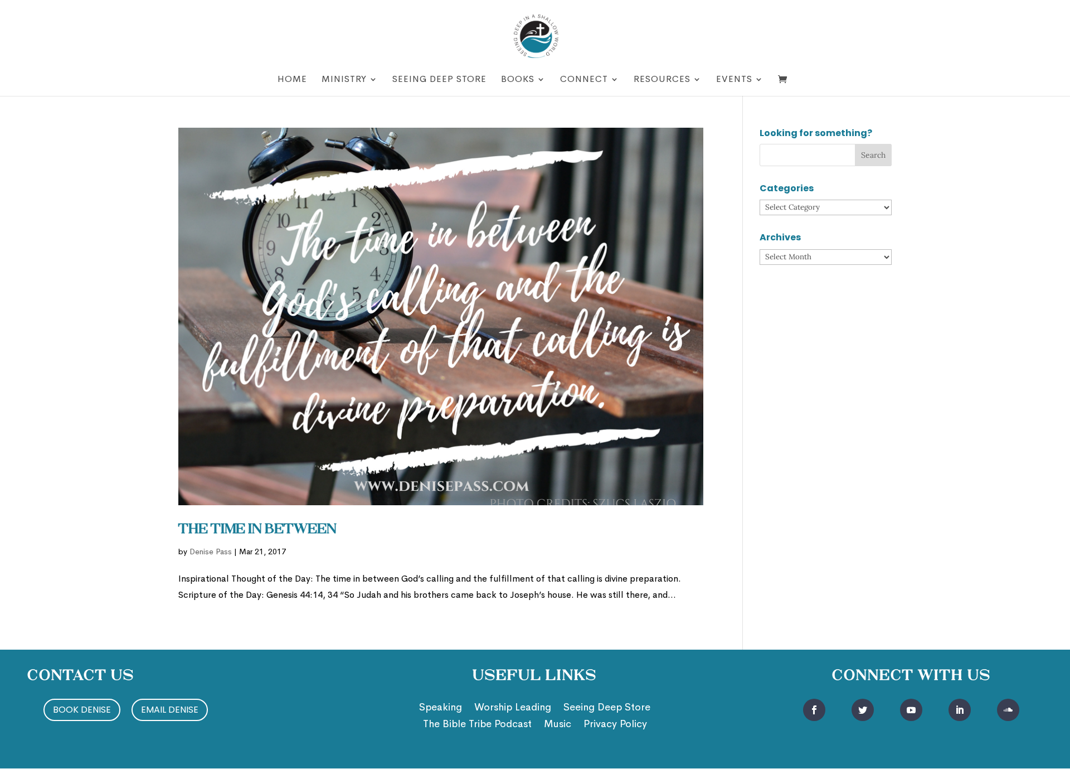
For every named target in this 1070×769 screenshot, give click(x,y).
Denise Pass (210, 551)
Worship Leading (512, 708)
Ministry (344, 80)
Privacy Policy (615, 725)
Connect (584, 80)
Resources (662, 80)
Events (734, 80)
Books (517, 80)
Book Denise (82, 709)
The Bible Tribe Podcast (477, 725)
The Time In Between (257, 529)
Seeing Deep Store (439, 80)
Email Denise (169, 709)
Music (557, 725)
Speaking (440, 708)
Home (292, 80)
